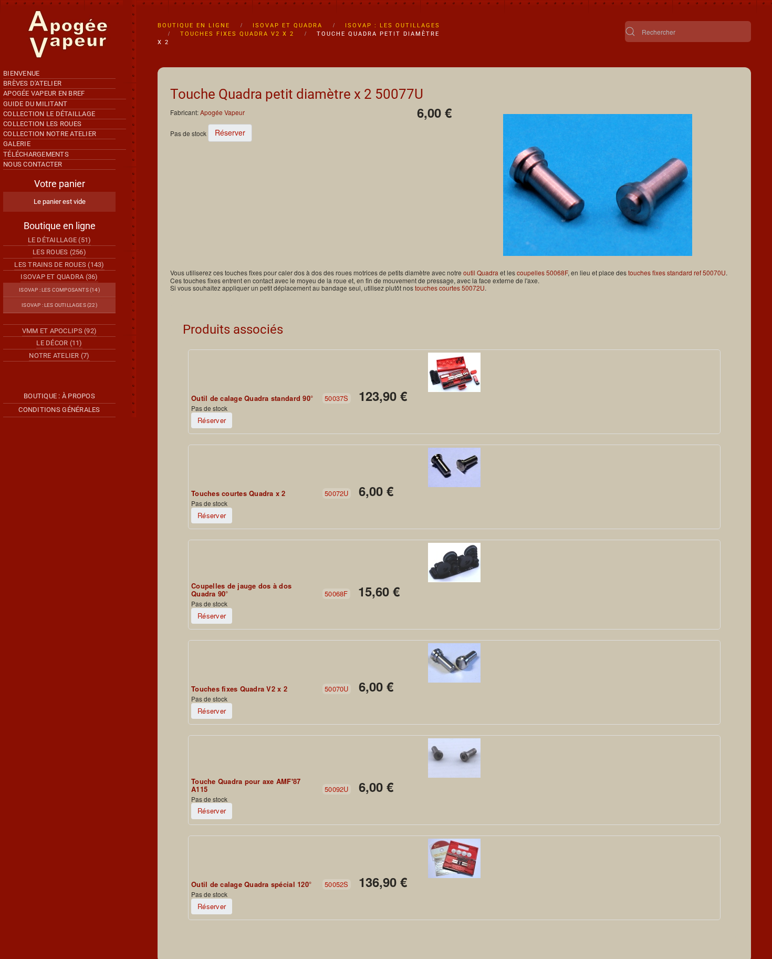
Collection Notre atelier (49, 134)
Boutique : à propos (59, 396)
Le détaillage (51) (59, 240)
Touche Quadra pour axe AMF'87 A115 (246, 785)
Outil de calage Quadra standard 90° (252, 398)
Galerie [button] (16, 144)
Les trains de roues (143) (59, 265)
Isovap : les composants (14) (59, 290)
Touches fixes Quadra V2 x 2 (239, 689)
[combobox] (688, 31)
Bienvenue (21, 73)
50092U (337, 789)
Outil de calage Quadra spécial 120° (251, 884)
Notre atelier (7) (59, 355)
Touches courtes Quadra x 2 (238, 493)
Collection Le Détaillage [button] (49, 114)
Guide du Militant (35, 104)
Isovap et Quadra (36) (59, 277)
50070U (337, 689)
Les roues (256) (59, 252)
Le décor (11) (59, 343)
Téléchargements (36, 154)
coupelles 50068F (542, 272)
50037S (337, 398)
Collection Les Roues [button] (42, 124)
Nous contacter (32, 164)
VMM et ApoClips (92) (59, 331)
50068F (336, 594)
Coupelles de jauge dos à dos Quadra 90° (241, 589)
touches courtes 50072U (450, 287)
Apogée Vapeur (222, 112)
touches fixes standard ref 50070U (677, 272)
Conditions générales (59, 410)
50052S (337, 884)
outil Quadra (480, 272)
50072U (337, 493)
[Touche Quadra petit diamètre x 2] (597, 184)
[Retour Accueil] (68, 34)
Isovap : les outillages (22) (59, 305)
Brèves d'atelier (32, 83)
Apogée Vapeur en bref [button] (44, 93)
